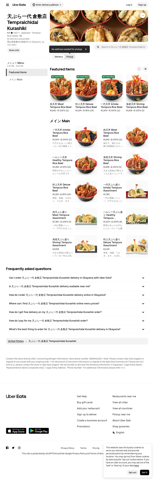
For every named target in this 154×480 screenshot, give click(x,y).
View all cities (120, 402)
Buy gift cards (85, 402)
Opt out (132, 472)
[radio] (58, 56)
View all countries (122, 408)
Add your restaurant (88, 408)
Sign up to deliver (87, 414)
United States (16, 341)
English (120, 432)
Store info (14, 50)
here (123, 368)
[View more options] (143, 15)
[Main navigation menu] (7, 4)
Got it (144, 472)
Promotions (83, 426)
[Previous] (139, 69)
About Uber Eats (121, 420)
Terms (83, 448)
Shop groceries (120, 426)
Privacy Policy (67, 448)
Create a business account (92, 420)
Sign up (142, 5)
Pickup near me (121, 414)
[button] (77, 278)
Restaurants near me (124, 396)
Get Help (82, 396)
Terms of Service (98, 453)
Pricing (95, 448)
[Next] (145, 69)
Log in (129, 5)
